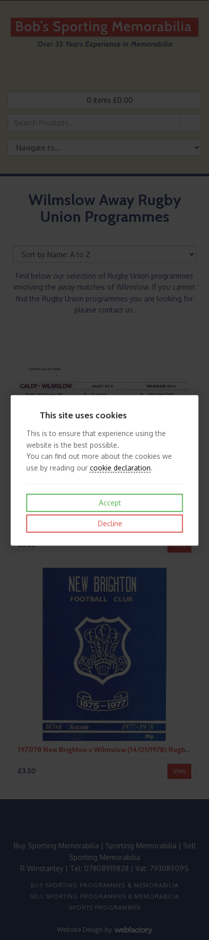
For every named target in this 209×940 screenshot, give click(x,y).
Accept (109, 502)
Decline (109, 523)
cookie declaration (120, 467)
